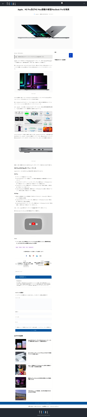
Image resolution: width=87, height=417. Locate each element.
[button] (26, 256)
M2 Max (49, 60)
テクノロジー (51, 14)
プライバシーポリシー (54, 406)
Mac (27, 247)
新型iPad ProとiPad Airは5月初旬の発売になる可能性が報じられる (39, 378)
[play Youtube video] (33, 224)
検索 (55, 52)
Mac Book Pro (30, 60)
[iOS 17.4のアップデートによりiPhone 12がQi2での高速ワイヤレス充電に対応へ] (20, 352)
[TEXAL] (11, 3)
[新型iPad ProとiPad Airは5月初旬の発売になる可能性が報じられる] (20, 378)
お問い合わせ (30, 406)
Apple (15, 60)
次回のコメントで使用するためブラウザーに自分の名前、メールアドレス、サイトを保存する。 (34, 327)
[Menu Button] (3, 4)
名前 (16, 311)
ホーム (15, 53)
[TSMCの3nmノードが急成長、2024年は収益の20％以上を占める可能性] (20, 390)
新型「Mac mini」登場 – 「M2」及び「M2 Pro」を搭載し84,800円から (28, 263)
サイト (16, 322)
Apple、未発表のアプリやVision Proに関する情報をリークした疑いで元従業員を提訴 (39, 366)
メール (17, 317)
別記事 (34, 207)
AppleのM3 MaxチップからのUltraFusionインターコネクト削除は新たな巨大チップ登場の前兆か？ (39, 340)
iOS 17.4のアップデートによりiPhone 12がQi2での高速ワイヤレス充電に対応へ (39, 353)
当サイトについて (37, 406)
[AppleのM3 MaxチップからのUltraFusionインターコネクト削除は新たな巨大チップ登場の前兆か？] (20, 340)
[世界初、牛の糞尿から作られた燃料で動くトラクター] (46, 262)
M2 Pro (45, 60)
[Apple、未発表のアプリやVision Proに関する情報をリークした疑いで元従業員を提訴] (20, 365)
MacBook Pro (31, 247)
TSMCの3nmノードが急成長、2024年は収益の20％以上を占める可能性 (39, 391)
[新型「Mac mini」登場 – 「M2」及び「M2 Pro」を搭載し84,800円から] (20, 262)
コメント (17, 297)
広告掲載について (45, 406)
